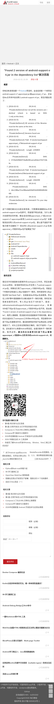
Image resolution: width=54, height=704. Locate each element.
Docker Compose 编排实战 (14, 572)
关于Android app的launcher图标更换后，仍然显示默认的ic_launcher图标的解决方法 (14, 456)
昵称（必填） (34, 521)
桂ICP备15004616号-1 (31, 701)
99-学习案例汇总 (12, 472)
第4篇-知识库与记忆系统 (14, 424)
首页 (3, 64)
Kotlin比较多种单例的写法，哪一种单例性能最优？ (23, 583)
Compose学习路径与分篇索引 (16, 433)
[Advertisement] (27, 33)
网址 (30, 533)
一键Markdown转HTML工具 (14, 617)
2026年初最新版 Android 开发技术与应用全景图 (23, 436)
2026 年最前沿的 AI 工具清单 (16, 439)
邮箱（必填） (34, 527)
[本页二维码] (51, 696)
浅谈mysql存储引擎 (10, 674)
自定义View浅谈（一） (14, 482)
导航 (41, 3)
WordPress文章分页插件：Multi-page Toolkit (21, 641)
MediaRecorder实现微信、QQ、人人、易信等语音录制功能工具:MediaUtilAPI (40, 455)
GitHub (27, 692)
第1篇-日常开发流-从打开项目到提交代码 (21, 427)
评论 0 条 (34, 79)
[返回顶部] (51, 687)
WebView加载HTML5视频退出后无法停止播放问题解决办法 (26, 628)
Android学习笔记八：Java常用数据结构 (19, 652)
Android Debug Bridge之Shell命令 (17, 606)
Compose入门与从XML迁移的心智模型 (20, 430)
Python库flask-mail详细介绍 (16, 468)
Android (10, 64)
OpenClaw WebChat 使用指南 (17, 475)
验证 (5, 539)
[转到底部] (51, 691)
